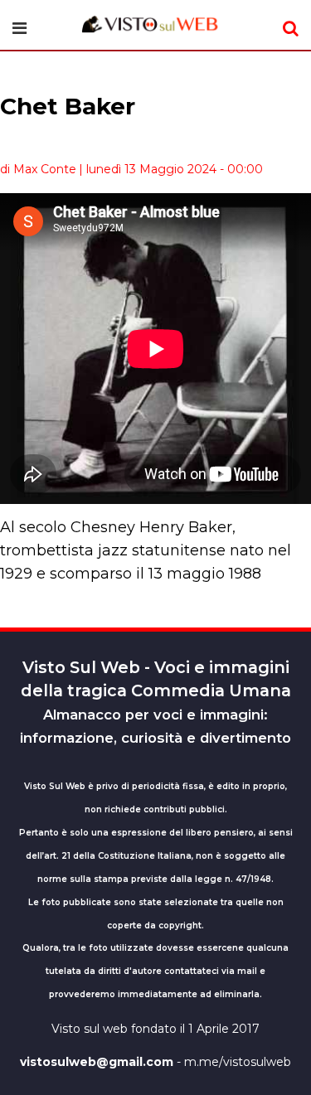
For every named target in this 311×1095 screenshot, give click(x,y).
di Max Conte (38, 169)
